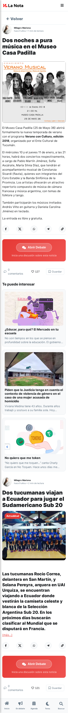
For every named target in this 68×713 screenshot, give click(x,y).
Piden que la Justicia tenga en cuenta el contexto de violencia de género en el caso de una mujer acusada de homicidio (34, 395)
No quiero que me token (22, 458)
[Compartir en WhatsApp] (34, 229)
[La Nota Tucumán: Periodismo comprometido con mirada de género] (13, 5)
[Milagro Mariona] (8, 29)
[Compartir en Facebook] (5, 229)
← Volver (14, 19)
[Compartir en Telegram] (48, 229)
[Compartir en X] (19, 229)
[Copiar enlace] (62, 229)
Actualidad (12, 516)
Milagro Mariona (22, 28)
